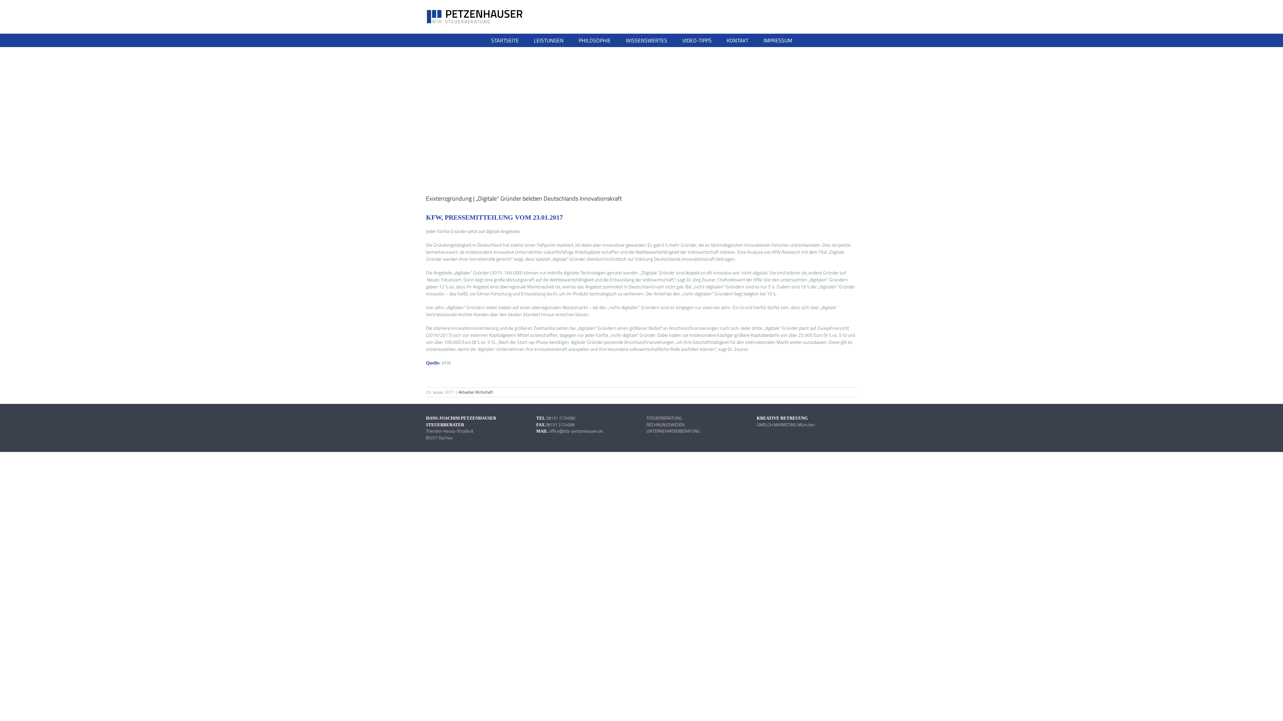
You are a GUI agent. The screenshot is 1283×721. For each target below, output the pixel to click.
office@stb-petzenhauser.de (576, 431)
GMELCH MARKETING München (786, 424)
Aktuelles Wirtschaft (475, 392)
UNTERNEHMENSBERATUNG (673, 431)
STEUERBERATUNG (664, 418)
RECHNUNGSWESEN (666, 424)
